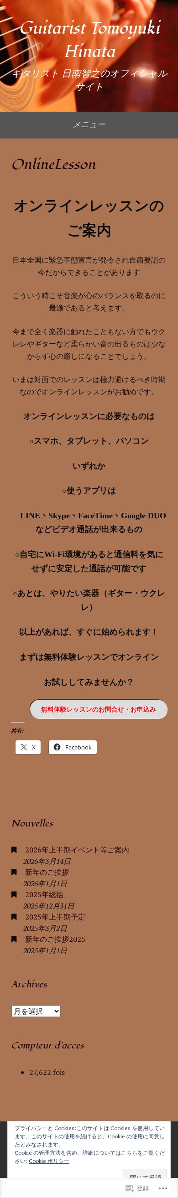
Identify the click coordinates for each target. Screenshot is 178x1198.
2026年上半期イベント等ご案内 (77, 850)
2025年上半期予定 (55, 917)
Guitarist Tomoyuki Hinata (89, 40)
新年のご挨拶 (47, 872)
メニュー (89, 124)
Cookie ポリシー (49, 1160)
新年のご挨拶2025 (55, 939)
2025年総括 (44, 894)
